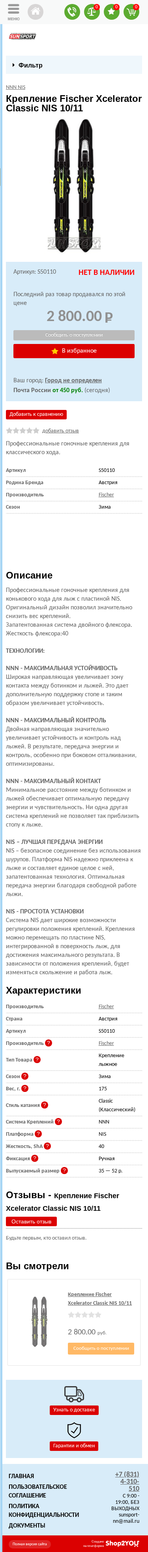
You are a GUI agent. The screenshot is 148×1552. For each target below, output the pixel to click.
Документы (27, 1526)
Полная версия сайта (30, 1544)
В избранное (78, 351)
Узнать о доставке (74, 1410)
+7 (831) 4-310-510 (127, 1482)
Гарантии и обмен (74, 1446)
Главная (21, 1476)
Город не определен (73, 381)
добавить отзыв (60, 431)
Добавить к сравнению (36, 414)
